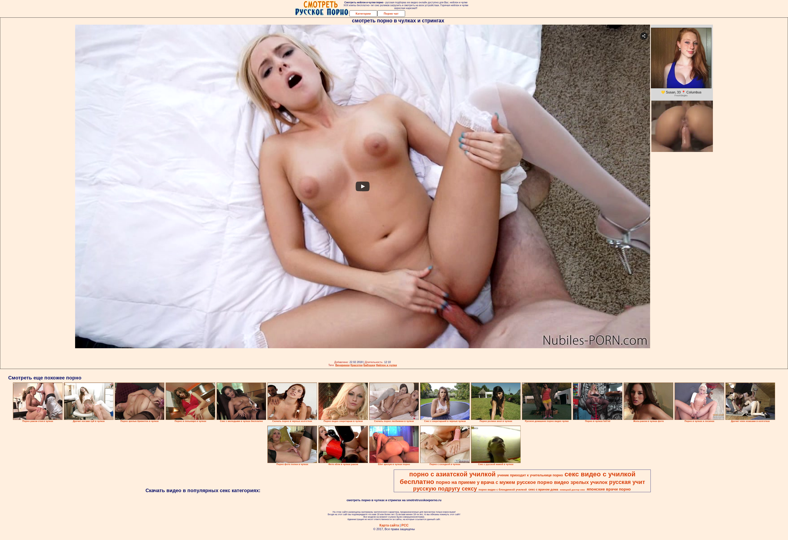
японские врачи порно (609, 489)
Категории (363, 13)
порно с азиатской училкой (452, 474)
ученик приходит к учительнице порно (530, 475)
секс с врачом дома (543, 489)
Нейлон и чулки (386, 365)
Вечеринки (342, 365)
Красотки (356, 365)
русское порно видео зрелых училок (562, 482)
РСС (405, 525)
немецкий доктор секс (572, 489)
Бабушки (369, 365)
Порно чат (391, 13)
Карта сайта (389, 525)
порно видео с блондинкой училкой (503, 489)
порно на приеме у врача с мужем (475, 482)
